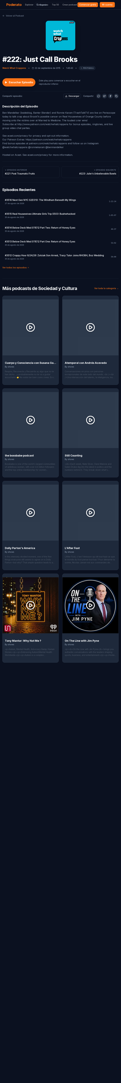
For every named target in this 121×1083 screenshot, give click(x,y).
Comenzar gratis (87, 4)
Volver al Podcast (15, 15)
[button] (87, 68)
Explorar (29, 4)
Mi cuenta (107, 4)
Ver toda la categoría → (106, 288)
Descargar (74, 96)
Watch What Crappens (14, 68)
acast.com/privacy (17, 135)
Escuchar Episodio (21, 82)
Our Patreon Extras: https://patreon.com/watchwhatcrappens (37, 139)
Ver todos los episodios (14, 267)
